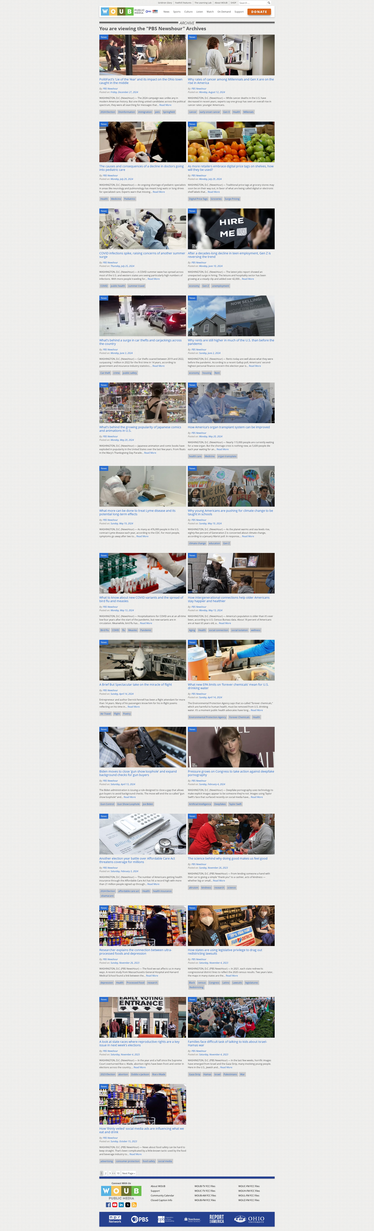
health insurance (162, 891)
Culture (188, 11)
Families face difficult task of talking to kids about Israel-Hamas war (227, 1043)
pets (157, 112)
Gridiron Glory (165, 2)
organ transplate (227, 456)
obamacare (107, 895)
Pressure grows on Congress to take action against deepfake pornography (231, 773)
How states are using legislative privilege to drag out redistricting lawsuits (225, 951)
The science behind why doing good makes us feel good (227, 858)
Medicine (116, 198)
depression (107, 982)
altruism (193, 887)
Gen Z (205, 285)
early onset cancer (210, 112)
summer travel (136, 285)
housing (206, 373)
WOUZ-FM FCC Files (248, 1200)
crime (116, 373)
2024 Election (108, 112)
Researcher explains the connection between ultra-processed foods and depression (135, 951)
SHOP (233, 2)
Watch (210, 11)
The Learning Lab (203, 2)
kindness (206, 887)
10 (118, 1173)
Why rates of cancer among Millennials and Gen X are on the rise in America (231, 81)
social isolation (239, 630)
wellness (255, 630)
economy (194, 285)
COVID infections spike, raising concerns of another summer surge (142, 254)
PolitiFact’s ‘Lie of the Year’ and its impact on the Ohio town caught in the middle (140, 81)
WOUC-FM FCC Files (249, 1186)
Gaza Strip (194, 1074)
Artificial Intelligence (200, 804)
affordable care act (128, 891)
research (219, 887)
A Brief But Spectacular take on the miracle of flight (135, 684)
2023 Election (108, 1074)
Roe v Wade (158, 1074)
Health (236, 112)
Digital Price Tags (198, 198)
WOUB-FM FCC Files (205, 1200)
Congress (214, 982)
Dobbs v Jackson (140, 1074)
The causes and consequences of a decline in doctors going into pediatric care (141, 167)
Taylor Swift (235, 804)
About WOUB (221, 2)
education (214, 543)
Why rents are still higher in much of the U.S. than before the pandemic (231, 341)
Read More (165, 105)
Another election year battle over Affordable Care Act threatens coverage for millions (137, 860)
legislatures (251, 982)
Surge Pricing (232, 198)
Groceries (216, 198)
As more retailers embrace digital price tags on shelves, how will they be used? (230, 167)
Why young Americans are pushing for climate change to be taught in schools (230, 512)
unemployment (220, 285)
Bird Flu (105, 630)
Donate (259, 11)
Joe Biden (148, 804)
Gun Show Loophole (128, 804)
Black (192, 982)
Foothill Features (183, 2)
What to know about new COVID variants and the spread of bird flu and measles (141, 599)
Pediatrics (129, 198)
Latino (226, 982)
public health (118, 285)
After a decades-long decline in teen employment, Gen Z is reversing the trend (229, 254)
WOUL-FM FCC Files (248, 1195)
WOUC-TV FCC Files (205, 1190)
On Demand (224, 11)
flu (123, 630)
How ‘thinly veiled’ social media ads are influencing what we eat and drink (141, 1130)
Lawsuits (237, 982)
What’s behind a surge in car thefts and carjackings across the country (140, 341)
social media (165, 1161)
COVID (104, 285)
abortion (123, 1074)
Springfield (169, 112)
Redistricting (196, 987)
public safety (130, 373)
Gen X (226, 112)
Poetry (126, 713)
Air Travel (106, 713)
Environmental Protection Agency (207, 717)
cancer (192, 112)
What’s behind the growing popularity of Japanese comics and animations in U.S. (140, 428)
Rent (217, 373)
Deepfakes (220, 804)
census (202, 982)
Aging (192, 630)
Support (239, 11)
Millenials (248, 112)
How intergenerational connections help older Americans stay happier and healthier (229, 599)
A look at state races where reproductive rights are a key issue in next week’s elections (139, 1043)
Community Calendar (162, 1195)
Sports (177, 11)
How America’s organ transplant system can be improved (229, 427)
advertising (107, 1161)
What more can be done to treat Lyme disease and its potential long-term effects (137, 512)
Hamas (207, 1074)
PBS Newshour (110, 88)
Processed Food (135, 982)
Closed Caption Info (161, 1200)
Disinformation (126, 112)
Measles (132, 630)
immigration (145, 112)
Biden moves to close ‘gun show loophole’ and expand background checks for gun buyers (138, 773)
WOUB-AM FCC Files (205, 1195)
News (166, 11)
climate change (197, 543)
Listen (199, 11)
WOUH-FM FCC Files (249, 1190)
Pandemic (145, 630)
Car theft (105, 373)
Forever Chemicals (239, 717)
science (231, 887)
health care (195, 456)
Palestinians (230, 1074)
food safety (149, 1161)
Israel (217, 1074)
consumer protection (128, 1161)
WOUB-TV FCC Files (205, 1186)
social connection (218, 630)
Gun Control (107, 804)
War (242, 1074)
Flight (117, 713)
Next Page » (128, 1173)
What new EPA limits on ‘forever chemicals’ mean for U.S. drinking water (228, 686)
